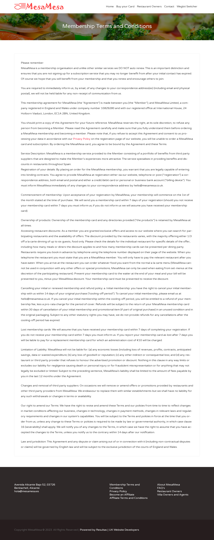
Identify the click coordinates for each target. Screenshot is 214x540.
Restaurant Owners (149, 6)
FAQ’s (161, 488)
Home (110, 6)
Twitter (193, 530)
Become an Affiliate (122, 494)
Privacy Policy (81, 139)
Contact (169, 6)
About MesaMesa (168, 484)
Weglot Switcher (187, 6)
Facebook (188, 530)
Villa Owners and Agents (172, 494)
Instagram (198, 530)
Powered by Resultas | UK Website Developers (109, 529)
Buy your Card (125, 6)
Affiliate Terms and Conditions (129, 498)
